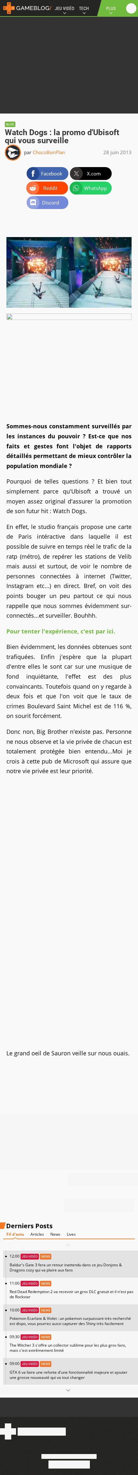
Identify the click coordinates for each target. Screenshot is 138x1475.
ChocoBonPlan (49, 152)
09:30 (68, 1343)
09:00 (68, 1370)
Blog (10, 124)
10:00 (70, 1316)
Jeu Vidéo (64, 8)
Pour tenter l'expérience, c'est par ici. (61, 631)
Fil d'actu (15, 1234)
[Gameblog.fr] (25, 8)
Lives (71, 1234)
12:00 (66, 1262)
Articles (37, 1234)
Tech (84, 8)
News (55, 1234)
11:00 (72, 1290)
